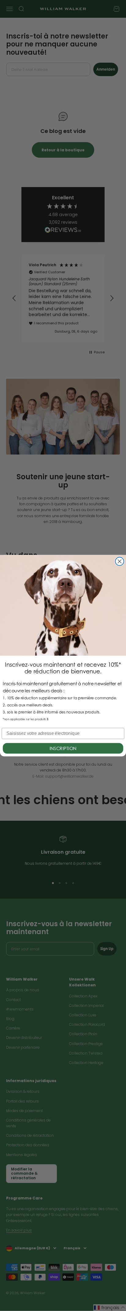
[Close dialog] (119, 561)
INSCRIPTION (63, 748)
